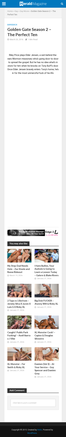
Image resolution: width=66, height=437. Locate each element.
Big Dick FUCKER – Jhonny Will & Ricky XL (46, 302)
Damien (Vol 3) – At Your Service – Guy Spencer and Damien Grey (45, 369)
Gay (16, 11)
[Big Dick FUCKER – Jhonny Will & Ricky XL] (47, 290)
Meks (39, 430)
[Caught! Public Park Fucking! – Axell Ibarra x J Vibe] (19, 322)
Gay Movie (24, 11)
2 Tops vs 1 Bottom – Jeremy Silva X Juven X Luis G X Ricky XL (19, 303)
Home (10, 11)
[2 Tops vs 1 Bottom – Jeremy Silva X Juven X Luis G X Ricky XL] (19, 290)
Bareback (12, 25)
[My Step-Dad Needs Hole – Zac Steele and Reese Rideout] (19, 255)
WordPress (32, 433)
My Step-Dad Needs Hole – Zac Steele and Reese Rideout (18, 268)
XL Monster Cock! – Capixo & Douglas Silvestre (45, 335)
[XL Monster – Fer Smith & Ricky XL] (19, 353)
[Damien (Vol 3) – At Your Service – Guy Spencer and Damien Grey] (47, 353)
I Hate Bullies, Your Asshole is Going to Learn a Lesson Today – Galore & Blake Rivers (46, 270)
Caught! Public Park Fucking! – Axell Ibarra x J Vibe (18, 335)
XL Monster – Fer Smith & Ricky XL (16, 366)
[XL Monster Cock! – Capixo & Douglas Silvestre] (47, 322)
